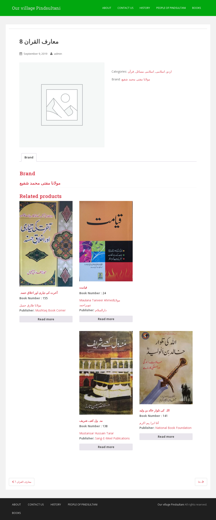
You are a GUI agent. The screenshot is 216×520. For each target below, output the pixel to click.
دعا (200, 482)
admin (58, 54)
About (106, 8)
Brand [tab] (28, 157)
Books (196, 8)
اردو (169, 71)
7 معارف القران (22, 482)
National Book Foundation (173, 428)
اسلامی (160, 71)
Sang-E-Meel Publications (112, 438)
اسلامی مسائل (145, 71)
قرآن (131, 71)
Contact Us (125, 8)
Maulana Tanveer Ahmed (96, 300)
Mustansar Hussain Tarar (96, 433)
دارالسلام (101, 310)
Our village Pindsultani (36, 8)
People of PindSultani (171, 8)
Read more (46, 319)
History (145, 8)
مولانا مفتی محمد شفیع (136, 79)
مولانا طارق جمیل (30, 305)
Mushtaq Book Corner (50, 310)
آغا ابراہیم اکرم (149, 423)
